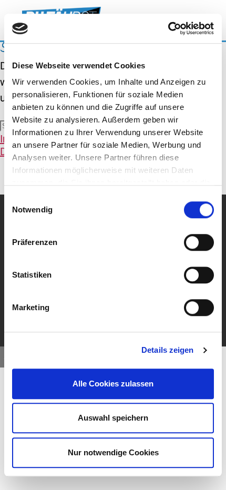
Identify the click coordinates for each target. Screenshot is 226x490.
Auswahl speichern (113, 417)
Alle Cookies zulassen (113, 383)
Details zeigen (167, 349)
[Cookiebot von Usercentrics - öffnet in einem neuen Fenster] (168, 28)
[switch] (199, 242)
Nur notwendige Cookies (113, 452)
